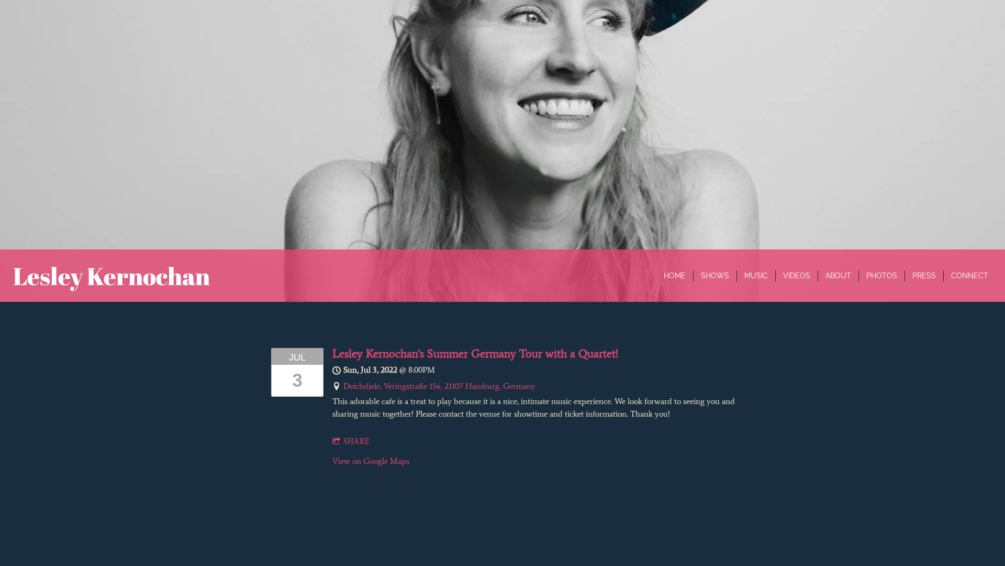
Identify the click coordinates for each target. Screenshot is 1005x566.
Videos (796, 275)
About (838, 275)
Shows (715, 275)
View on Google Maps (370, 461)
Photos (881, 275)
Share (356, 441)
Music (756, 275)
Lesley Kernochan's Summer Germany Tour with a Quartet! (475, 353)
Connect (969, 275)
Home (675, 275)
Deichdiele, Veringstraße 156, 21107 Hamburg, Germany (439, 386)
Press (924, 275)
